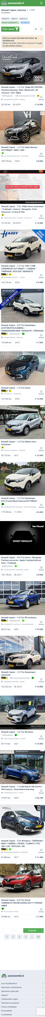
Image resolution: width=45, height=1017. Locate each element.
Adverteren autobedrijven (11, 987)
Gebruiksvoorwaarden (10, 1003)
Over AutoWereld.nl (9, 983)
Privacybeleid (6, 1011)
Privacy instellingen (9, 1007)
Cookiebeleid (6, 1014)
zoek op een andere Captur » (22, 44)
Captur (13, 10)
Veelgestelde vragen (9, 999)
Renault (5, 10)
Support (4, 995)
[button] (42, 813)
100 (38, 937)
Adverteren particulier (10, 991)
